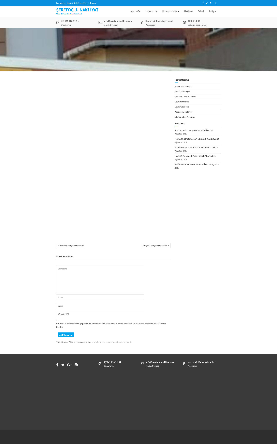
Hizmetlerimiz (169, 11)
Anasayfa (135, 11)
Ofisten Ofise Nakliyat (185, 116)
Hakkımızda (151, 11)
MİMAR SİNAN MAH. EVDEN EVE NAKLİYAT (196, 138)
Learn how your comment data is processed (111, 342)
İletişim (212, 11)
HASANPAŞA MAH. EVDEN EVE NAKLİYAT (195, 147)
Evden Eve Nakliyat (183, 86)
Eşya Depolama (182, 101)
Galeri (201, 11)
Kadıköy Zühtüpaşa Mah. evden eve (81, 3)
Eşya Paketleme (182, 106)
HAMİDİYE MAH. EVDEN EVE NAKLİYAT (194, 155)
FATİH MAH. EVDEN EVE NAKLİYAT (192, 164)
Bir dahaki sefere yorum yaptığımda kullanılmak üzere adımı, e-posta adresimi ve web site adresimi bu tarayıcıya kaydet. (111, 325)
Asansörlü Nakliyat (183, 111)
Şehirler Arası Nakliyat (185, 96)
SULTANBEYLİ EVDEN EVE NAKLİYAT (193, 130)
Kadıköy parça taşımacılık (72, 245)
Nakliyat (188, 11)
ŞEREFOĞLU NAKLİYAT (77, 10)
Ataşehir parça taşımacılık (155, 245)
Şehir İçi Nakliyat (182, 91)
